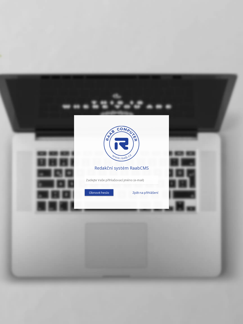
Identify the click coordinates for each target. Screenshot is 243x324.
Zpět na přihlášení (145, 192)
